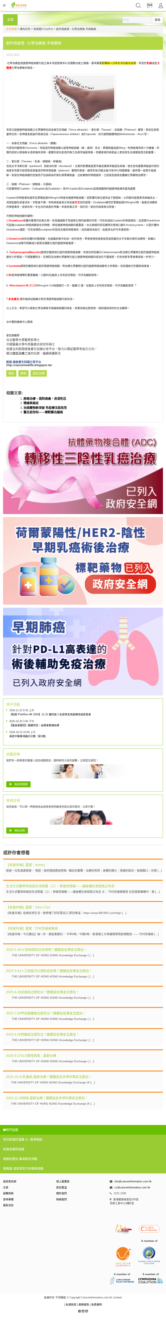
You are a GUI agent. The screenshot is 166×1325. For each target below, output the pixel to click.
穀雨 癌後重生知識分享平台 (23, 362)
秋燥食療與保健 (13, 1149)
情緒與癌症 (31, 403)
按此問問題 (21, 784)
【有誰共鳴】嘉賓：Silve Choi (28, 907)
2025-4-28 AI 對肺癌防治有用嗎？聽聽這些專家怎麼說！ (46, 949)
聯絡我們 (61, 1199)
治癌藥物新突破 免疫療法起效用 (45, 407)
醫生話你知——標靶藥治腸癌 (43, 412)
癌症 (19, 321)
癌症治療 (18, 353)
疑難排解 (8, 1193)
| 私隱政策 (70, 1304)
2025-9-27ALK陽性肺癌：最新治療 (31, 1055)
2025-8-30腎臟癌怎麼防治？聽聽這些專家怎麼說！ (42, 1034)
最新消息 (8, 1205)
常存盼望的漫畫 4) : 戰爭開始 (22, 1139)
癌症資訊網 (9, 1181)
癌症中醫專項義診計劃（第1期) (27, 736)
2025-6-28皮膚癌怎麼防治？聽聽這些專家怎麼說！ (42, 992)
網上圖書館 (62, 1181)
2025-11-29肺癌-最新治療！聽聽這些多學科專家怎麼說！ (47, 1098)
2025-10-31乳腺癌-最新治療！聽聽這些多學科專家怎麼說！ (49, 1077)
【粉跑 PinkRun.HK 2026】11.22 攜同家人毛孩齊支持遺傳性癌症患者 (50, 714)
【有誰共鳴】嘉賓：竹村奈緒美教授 (32, 928)
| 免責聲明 (96, 1304)
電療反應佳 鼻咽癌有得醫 (20, 1159)
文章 (5, 1187)
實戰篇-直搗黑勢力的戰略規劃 (23, 1168)
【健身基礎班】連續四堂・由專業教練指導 (34, 725)
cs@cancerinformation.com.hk (132, 1187)
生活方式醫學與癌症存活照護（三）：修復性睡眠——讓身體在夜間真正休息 (60, 886)
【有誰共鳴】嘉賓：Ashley (25, 865)
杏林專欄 (11, 28)
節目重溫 (61, 1187)
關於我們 (61, 1193)
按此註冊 (19, 830)
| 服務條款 (83, 1304)
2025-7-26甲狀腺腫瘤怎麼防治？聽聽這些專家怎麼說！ (46, 1013)
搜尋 (157, 19)
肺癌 (53, 143)
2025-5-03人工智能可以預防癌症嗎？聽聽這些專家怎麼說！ (49, 971)
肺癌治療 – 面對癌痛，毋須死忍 (44, 398)
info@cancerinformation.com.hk (133, 1181)
